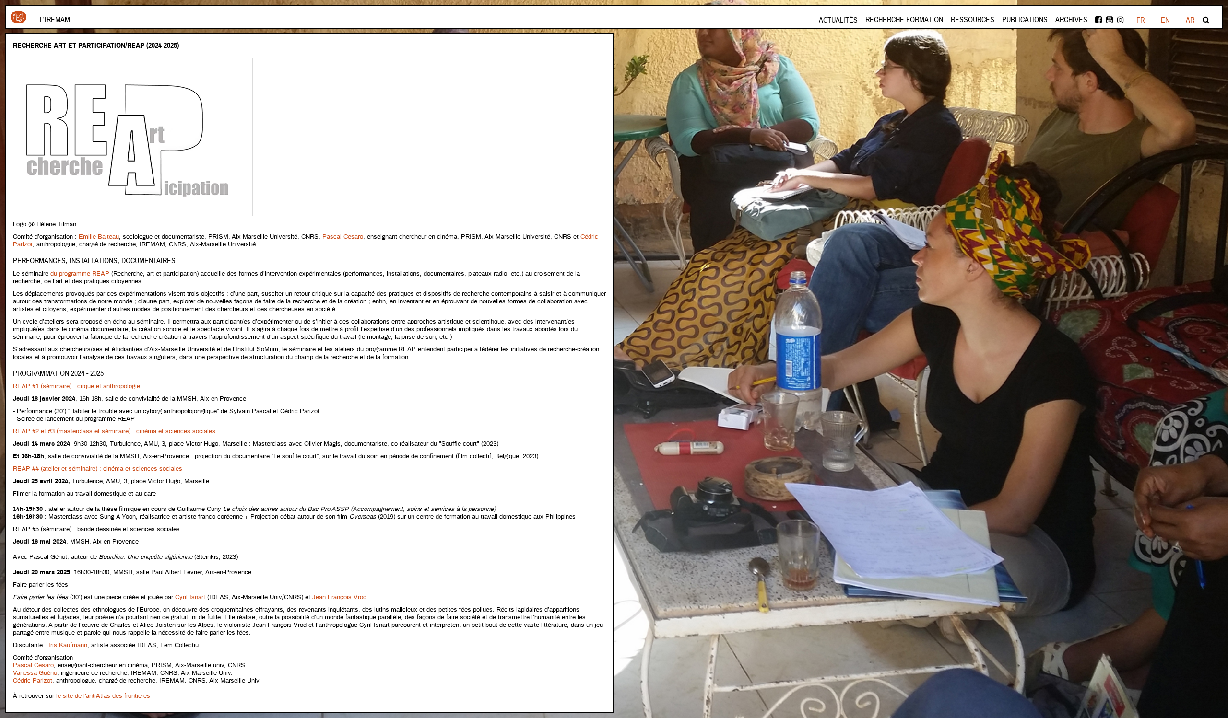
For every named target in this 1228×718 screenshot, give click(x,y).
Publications (1025, 19)
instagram (1121, 20)
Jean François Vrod (339, 597)
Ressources (972, 19)
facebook (1099, 20)
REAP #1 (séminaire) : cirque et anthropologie (76, 386)
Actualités (838, 20)
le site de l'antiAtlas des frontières (103, 696)
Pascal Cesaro (342, 237)
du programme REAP (79, 274)
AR (1190, 20)
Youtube (1110, 20)
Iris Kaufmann (67, 645)
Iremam (18, 21)
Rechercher (1207, 20)
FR (1140, 20)
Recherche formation (904, 19)
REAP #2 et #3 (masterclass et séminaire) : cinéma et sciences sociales (114, 431)
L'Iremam (55, 19)
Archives (1071, 19)
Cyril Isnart (190, 597)
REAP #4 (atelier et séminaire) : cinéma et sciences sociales (97, 469)
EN (1165, 20)
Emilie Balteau (99, 237)
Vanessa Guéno (35, 673)
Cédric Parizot (32, 681)
